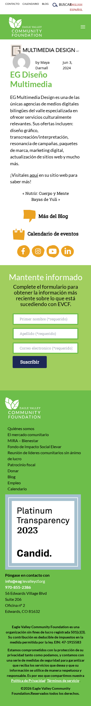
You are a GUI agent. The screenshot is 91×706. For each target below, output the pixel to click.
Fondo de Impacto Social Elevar (34, 446)
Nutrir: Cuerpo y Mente (47, 193)
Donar (13, 470)
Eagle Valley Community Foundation (25, 27)
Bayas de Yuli (44, 199)
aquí (34, 175)
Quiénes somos (21, 428)
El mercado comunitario (28, 434)
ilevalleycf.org (25, 581)
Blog (45, 4)
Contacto (12, 4)
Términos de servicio (63, 681)
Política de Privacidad (28, 681)
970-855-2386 (18, 587)
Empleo (14, 482)
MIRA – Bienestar (23, 440)
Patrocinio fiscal (21, 464)
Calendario (30, 4)
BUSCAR (62, 5)
